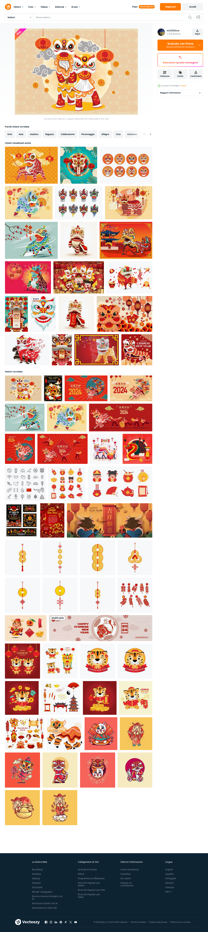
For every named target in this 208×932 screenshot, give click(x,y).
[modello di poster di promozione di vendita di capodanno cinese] (16, 314)
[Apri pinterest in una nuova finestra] (61, 922)
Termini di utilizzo (138, 922)
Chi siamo (125, 878)
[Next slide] (148, 134)
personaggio (88, 134)
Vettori (17, 6)
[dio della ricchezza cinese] (136, 733)
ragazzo (49, 134)
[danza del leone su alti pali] (136, 349)
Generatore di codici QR (44, 907)
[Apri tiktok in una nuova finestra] (66, 922)
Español (169, 873)
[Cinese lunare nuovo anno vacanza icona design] (24, 733)
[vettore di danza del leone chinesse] (31, 240)
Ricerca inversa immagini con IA (47, 897)
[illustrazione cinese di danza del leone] (60, 770)
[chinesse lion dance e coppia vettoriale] (23, 388)
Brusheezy (37, 869)
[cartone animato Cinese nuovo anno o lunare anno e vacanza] (60, 698)
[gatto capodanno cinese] (101, 733)
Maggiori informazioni (170, 93)
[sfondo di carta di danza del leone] (96, 349)
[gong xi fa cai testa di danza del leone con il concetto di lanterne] (78, 165)
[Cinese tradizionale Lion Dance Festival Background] (128, 202)
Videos (44, 6)
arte (9, 134)
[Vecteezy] (8, 7)
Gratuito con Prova (180, 45)
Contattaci (125, 873)
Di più (74, 6)
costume (132, 134)
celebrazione (68, 134)
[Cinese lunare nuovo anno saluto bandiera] (21, 520)
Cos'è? (183, 85)
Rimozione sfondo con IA (45, 903)
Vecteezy (36, 873)
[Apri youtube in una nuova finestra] (75, 922)
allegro (105, 134)
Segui (197, 33)
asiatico (34, 134)
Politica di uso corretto (180, 922)
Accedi (192, 6)
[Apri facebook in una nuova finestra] (46, 922)
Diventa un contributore (126, 884)
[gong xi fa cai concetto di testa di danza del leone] (62, 349)
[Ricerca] (190, 17)
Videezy (36, 878)
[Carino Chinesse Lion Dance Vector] (29, 202)
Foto (30, 6)
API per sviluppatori (42, 891)
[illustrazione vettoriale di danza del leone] (129, 277)
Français (169, 887)
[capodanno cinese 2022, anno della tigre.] (22, 661)
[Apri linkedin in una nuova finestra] (56, 922)
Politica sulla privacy (158, 922)
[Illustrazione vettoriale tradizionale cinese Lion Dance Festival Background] (31, 165)
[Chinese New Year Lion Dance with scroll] (76, 314)
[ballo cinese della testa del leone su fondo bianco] (43, 314)
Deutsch (169, 882)
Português (170, 878)
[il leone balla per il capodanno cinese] (124, 314)
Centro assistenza (129, 869)
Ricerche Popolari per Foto (91, 889)
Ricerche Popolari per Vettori (89, 884)
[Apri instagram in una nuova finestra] (51, 922)
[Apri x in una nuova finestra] (70, 922)
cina (118, 134)
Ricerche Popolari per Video (89, 895)
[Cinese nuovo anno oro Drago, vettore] (53, 388)
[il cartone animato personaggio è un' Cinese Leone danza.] (64, 733)
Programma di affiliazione (91, 878)
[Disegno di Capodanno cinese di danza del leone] (126, 240)
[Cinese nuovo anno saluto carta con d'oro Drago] (52, 520)
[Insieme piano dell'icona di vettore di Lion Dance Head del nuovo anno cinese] (126, 165)
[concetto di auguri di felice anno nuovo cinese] (78, 277)
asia (21, 134)
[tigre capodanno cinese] (22, 770)
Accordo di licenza (87, 869)
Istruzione (37, 887)
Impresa (36, 882)
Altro (167, 891)
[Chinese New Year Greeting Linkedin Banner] (100, 628)
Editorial (59, 6)
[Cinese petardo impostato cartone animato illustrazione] (135, 595)
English (169, 869)
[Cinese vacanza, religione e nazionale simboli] (25, 483)
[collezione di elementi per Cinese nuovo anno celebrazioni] (66, 483)
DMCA (81, 873)
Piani (134, 6)
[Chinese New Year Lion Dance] (78, 240)
